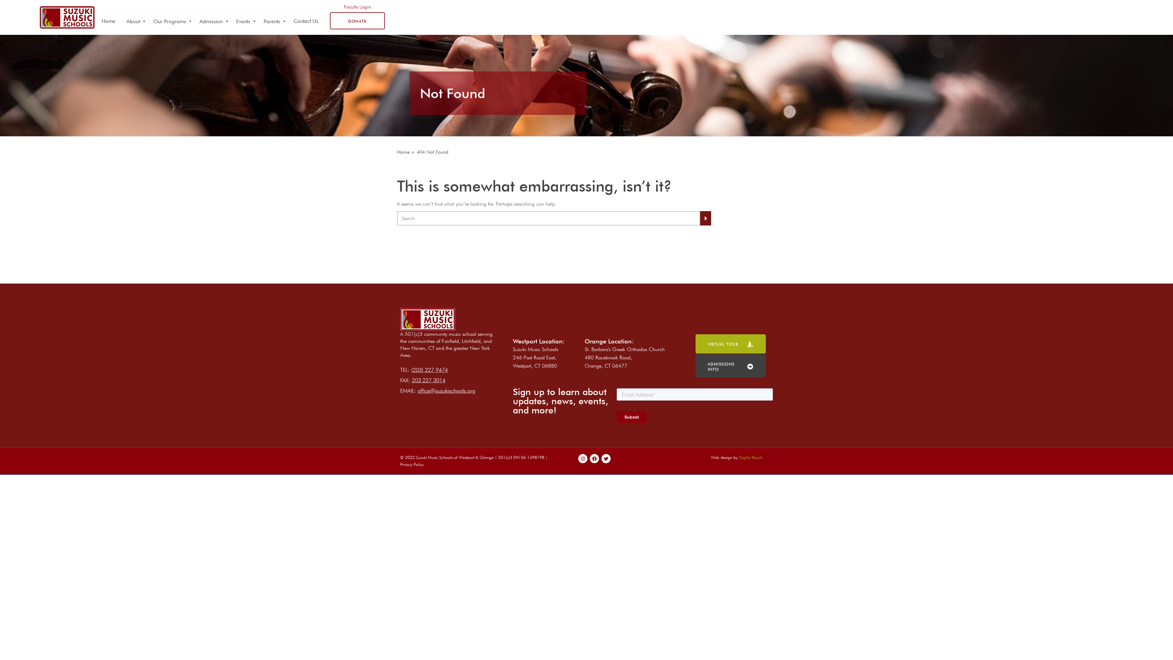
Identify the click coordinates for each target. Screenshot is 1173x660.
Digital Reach (750, 457)
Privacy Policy (412, 464)
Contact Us (306, 21)
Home (108, 21)
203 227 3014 (428, 380)
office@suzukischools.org (446, 390)
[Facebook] (594, 458)
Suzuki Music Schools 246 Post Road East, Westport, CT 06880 (535, 357)
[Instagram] (582, 458)
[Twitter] (606, 458)
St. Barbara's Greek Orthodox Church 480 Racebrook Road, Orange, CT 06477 (625, 357)
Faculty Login (357, 7)
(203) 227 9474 (429, 370)
